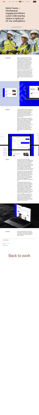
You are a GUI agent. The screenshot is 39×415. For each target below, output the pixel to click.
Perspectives (27, 1)
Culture (23, 1)
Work (20, 1)
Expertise (17, 1)
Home (10, 1)
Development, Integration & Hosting (6, 243)
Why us (13, 1)
